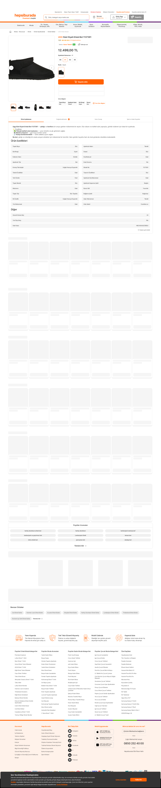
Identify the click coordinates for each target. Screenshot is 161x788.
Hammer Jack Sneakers (22, 689)
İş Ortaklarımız (19, 733)
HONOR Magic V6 (126, 713)
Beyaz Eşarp (45, 658)
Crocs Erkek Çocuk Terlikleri (103, 690)
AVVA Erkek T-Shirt (20, 667)
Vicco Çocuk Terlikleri (101, 696)
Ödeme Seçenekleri (47, 748)
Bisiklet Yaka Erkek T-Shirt (49, 685)
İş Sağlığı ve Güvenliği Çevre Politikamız (26, 754)
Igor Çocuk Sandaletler (101, 655)
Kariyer (17, 742)
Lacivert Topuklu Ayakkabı (49, 695)
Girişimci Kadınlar (96, 12)
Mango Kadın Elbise (74, 673)
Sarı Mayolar (45, 701)
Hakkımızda (18, 730)
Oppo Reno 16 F (126, 698)
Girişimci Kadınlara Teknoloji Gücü (51, 742)
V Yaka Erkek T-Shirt (47, 713)
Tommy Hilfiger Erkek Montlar (23, 715)
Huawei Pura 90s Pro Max (128, 673)
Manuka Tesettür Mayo (75, 696)
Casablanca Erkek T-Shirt (22, 712)
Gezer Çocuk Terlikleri (101, 712)
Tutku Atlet (18, 682)
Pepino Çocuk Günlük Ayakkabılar (105, 693)
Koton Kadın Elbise (73, 703)
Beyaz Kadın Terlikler (47, 689)
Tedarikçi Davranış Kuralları (49, 739)
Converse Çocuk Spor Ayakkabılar (105, 684)
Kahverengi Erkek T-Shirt (48, 679)
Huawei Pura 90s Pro (127, 676)
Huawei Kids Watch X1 (127, 670)
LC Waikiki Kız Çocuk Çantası (103, 673)
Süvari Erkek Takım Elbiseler (23, 664)
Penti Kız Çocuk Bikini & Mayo (103, 670)
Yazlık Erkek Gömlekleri (48, 667)
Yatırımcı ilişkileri (19, 736)
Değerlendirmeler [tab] (62, 119)
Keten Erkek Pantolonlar (48, 664)
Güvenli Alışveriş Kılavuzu (22, 751)
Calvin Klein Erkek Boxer (22, 706)
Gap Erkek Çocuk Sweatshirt (103, 664)
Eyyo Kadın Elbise (73, 667)
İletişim (17, 757)
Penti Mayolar (72, 676)
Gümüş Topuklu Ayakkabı (48, 661)
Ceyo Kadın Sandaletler (75, 712)
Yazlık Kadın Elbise (46, 655)
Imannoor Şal (72, 661)
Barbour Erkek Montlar (21, 698)
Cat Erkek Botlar (19, 709)
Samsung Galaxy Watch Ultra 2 (130, 710)
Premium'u (27, 18)
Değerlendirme (75, 40)
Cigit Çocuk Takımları (101, 706)
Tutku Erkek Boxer (20, 676)
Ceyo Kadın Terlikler (74, 685)
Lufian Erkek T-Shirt (20, 658)
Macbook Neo (125, 679)
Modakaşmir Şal (72, 682)
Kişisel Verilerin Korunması (22, 745)
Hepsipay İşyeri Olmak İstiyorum (50, 736)
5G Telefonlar (125, 695)
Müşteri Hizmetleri (108, 12)
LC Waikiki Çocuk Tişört (102, 715)
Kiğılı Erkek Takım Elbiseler (22, 670)
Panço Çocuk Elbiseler (101, 687)
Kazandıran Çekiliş (126, 682)
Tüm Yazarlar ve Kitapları (128, 658)
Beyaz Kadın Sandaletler (48, 673)
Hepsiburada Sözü (126, 655)
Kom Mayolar (72, 706)
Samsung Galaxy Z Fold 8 (128, 701)
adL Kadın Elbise (73, 664)
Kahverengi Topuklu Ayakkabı (50, 704)
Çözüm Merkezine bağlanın (134, 731)
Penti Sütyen (71, 670)
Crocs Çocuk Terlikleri (101, 661)
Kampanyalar (84, 12)
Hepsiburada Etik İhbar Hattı (133, 751)
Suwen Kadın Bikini (73, 715)
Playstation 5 (125, 685)
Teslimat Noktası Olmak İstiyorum (51, 745)
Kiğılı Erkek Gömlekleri (21, 695)
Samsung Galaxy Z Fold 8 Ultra (130, 704)
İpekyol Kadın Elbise (74, 693)
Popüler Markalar (126, 664)
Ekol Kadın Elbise (73, 679)
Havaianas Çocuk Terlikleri (102, 681)
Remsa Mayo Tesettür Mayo (76, 699)
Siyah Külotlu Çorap (47, 698)
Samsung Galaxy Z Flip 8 (128, 707)
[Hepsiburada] (25, 15)
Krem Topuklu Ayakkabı (48, 692)
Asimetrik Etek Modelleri (48, 710)
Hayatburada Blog (46, 730)
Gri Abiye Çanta (46, 682)
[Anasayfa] (10, 32)
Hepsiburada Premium (123, 12)
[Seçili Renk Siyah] (61, 72)
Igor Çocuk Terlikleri (100, 709)
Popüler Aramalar (126, 661)
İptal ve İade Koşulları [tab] (133, 119)
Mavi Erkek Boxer (46, 670)
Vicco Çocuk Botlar (100, 699)
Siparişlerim (58, 12)
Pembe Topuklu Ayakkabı (48, 676)
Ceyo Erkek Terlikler (21, 673)
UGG (60, 37)
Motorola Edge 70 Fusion (128, 689)
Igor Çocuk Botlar (100, 658)
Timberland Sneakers (21, 692)
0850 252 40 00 (134, 743)
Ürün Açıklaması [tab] (26, 119)
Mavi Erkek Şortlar (46, 707)
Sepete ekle (83, 82)
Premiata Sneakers (20, 655)
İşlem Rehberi (45, 754)
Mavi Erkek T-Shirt (20, 661)
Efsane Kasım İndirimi (127, 667)
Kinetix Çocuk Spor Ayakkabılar (104, 703)
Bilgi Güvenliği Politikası (22, 748)
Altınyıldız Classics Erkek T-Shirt (24, 679)
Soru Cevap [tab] (98, 119)
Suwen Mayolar (72, 709)
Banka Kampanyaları (47, 751)
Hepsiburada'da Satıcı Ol (139, 12)
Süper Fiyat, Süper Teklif (71, 12)
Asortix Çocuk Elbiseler (101, 667)
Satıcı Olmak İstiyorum (47, 733)
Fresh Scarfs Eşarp (73, 655)
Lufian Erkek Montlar (21, 685)
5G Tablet (124, 692)
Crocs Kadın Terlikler (74, 658)
